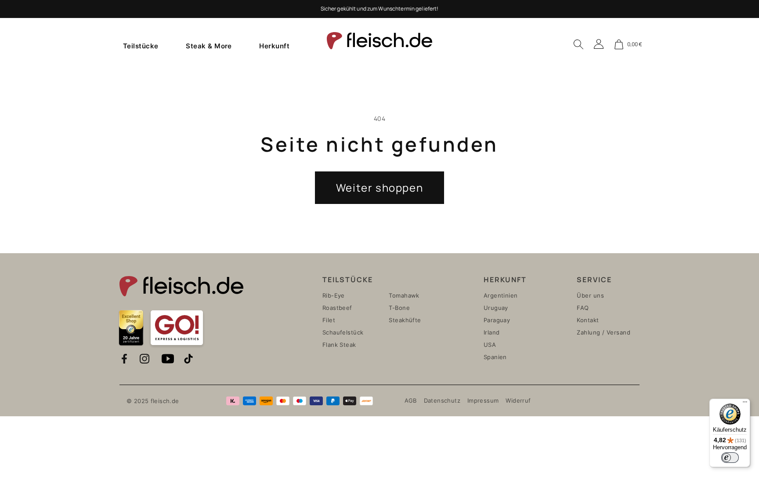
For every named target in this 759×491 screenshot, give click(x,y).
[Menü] (745, 404)
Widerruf (518, 400)
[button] (140, 46)
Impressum (483, 400)
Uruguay (496, 307)
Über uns (590, 295)
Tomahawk (404, 295)
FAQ (583, 307)
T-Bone (399, 307)
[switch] (730, 457)
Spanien (495, 356)
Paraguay (497, 320)
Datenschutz (442, 400)
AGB (411, 400)
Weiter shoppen (379, 187)
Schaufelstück (343, 332)
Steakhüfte (405, 320)
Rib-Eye (333, 295)
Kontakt (588, 320)
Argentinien (501, 295)
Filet (328, 320)
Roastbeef (337, 307)
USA (490, 344)
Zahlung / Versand (603, 332)
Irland (492, 332)
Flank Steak (339, 344)
